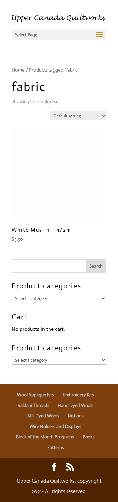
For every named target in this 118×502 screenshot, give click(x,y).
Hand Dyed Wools (75, 405)
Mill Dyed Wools (43, 416)
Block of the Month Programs (45, 437)
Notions (76, 416)
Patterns (55, 447)
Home (18, 70)
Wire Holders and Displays (55, 426)
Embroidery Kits (78, 395)
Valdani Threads (33, 405)
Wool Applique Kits (35, 395)
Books (89, 437)
